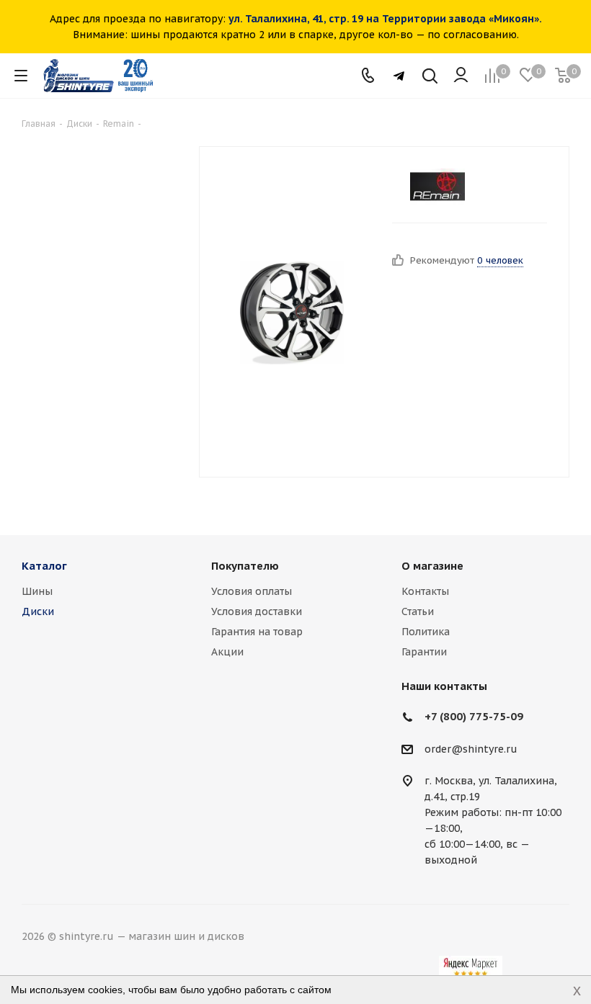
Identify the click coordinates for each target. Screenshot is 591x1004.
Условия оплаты (251, 591)
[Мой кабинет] (460, 75)
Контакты (425, 591)
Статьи (417, 611)
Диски (38, 611)
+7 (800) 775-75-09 (474, 716)
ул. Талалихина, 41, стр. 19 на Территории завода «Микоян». (385, 18)
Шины (37, 591)
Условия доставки (256, 611)
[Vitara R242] (292, 311)
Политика (425, 631)
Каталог (44, 566)
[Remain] (438, 187)
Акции (227, 651)
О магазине (432, 566)
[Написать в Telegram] (398, 76)
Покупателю (245, 566)
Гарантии (424, 651)
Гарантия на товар (257, 631)
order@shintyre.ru (471, 749)
